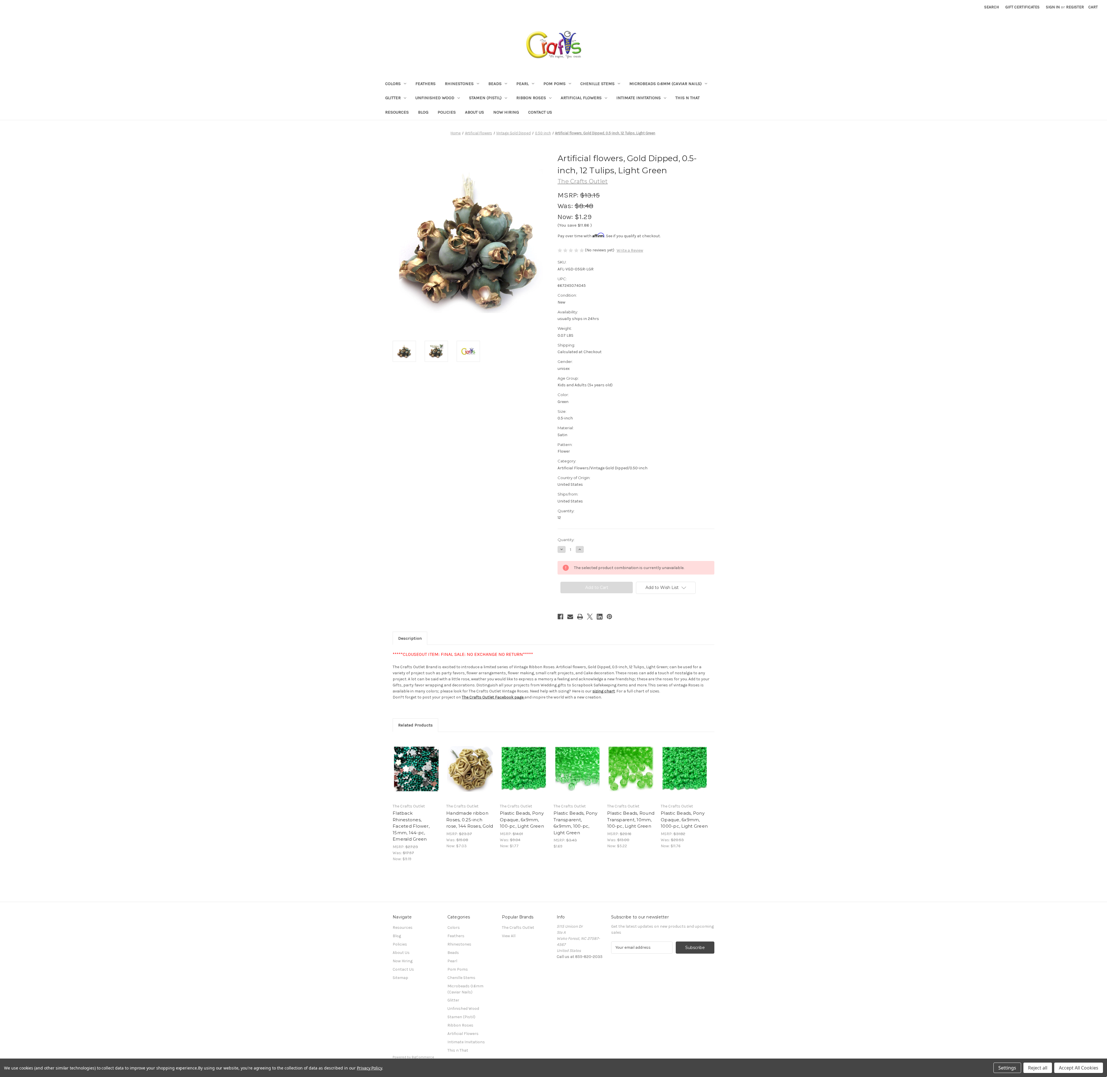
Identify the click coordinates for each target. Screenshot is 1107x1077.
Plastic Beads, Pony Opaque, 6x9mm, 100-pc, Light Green (522, 819)
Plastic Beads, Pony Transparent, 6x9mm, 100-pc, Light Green (575, 822)
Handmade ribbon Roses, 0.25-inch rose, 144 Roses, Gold (469, 819)
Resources (397, 112)
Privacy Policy (369, 1068)
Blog (423, 112)
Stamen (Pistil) (485, 97)
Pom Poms (554, 83)
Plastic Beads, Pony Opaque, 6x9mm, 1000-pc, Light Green (684, 819)
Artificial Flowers (581, 97)
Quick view (416, 764)
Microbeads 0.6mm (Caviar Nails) (665, 83)
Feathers (425, 83)
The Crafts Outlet (518, 927)
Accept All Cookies (1078, 1068)
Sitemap (400, 977)
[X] (590, 617)
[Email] (570, 617)
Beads (495, 83)
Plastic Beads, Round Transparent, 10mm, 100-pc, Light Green (630, 819)
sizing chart (603, 691)
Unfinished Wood (434, 97)
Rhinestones (459, 83)
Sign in (1053, 7)
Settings (1007, 1068)
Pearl (522, 83)
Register (1075, 7)
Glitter (393, 97)
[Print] (580, 617)
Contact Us (540, 112)
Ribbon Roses (531, 97)
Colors (393, 83)
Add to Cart (416, 774)
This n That (687, 97)
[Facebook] (560, 617)
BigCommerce (423, 1057)
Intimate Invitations (638, 97)
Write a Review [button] (630, 250)
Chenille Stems (597, 83)
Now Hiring (506, 112)
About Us (474, 112)
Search (991, 7)
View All (508, 935)
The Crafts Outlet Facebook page (493, 697)
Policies (447, 112)
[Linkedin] (600, 617)
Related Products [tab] (415, 725)
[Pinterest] (609, 617)
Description (410, 638)
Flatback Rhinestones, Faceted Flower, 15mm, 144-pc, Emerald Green (411, 826)
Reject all (1037, 1068)
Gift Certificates (1022, 7)
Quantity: (566, 539)
